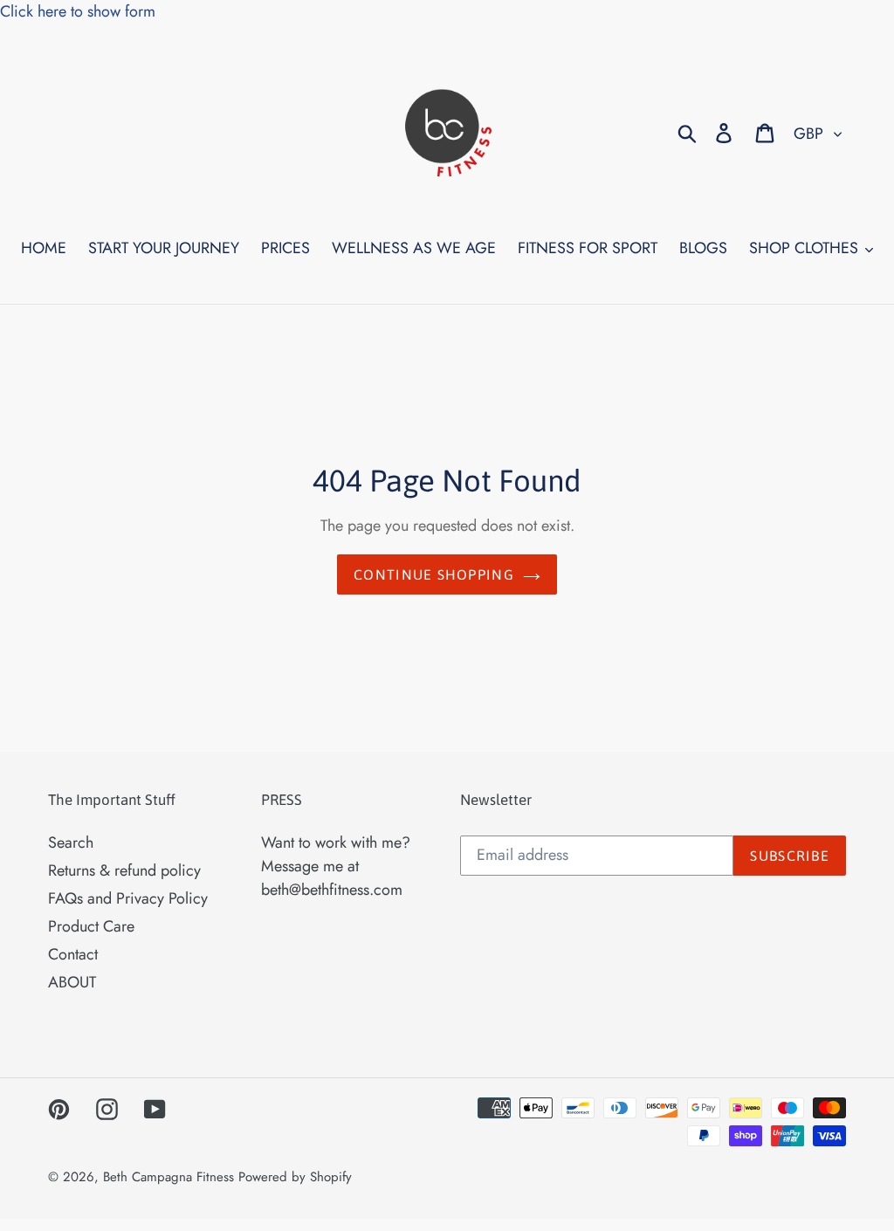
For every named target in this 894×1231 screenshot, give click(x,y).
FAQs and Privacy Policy (128, 898)
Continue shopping (434, 574)
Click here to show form (77, 11)
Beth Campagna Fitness (168, 1176)
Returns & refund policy (124, 870)
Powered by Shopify (295, 1176)
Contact (73, 954)
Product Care (91, 926)
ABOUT (72, 982)
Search (70, 842)
